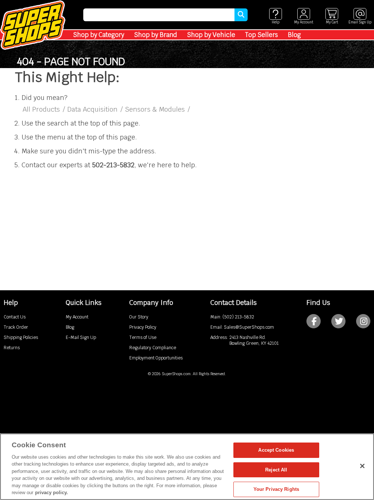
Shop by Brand (155, 35)
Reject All (276, 470)
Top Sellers (261, 35)
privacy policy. (51, 492)
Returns (12, 348)
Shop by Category (98, 35)
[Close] (362, 466)
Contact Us (15, 317)
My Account (77, 317)
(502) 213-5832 (238, 317)
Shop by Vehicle (211, 35)
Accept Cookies (276, 450)
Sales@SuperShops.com (249, 327)
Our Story (138, 317)
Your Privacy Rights (276, 489)
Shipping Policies (21, 337)
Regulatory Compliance (152, 348)
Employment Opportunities (156, 358)
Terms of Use (142, 337)
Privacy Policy (142, 327)
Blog (294, 35)
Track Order (16, 327)
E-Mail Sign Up (81, 337)
